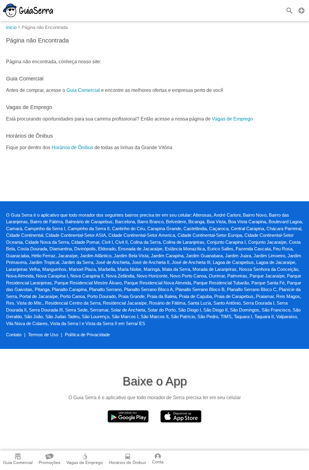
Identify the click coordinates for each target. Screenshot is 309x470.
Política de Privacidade (87, 334)
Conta (158, 461)
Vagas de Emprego (232, 118)
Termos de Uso (43, 334)
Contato (13, 334)
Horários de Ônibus (72, 147)
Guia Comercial (83, 90)
